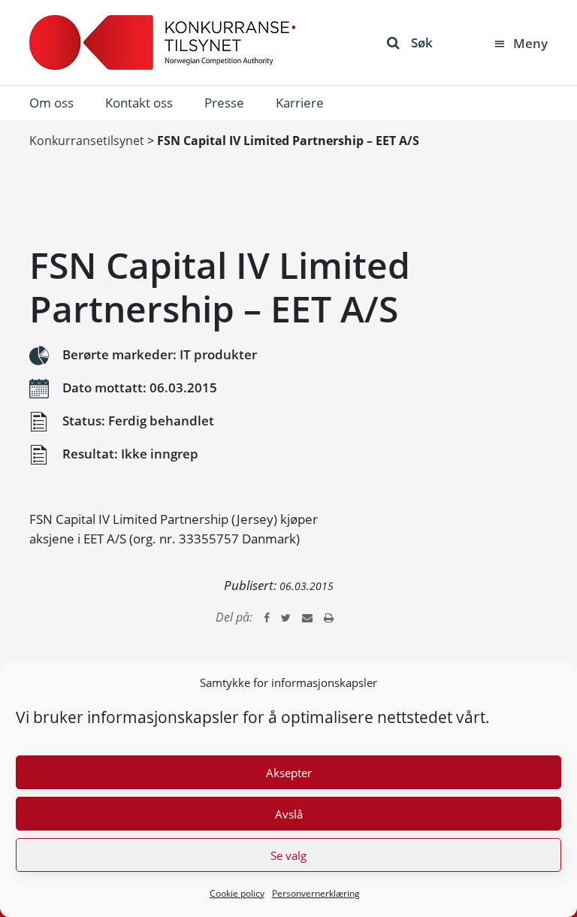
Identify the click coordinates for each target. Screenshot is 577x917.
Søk (422, 42)
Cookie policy (237, 893)
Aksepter (289, 772)
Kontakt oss (139, 102)
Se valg (288, 855)
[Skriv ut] (329, 617)
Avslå (289, 814)
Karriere (300, 102)
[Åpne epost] (307, 617)
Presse (224, 102)
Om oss (51, 102)
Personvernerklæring (316, 893)
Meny (530, 43)
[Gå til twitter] (286, 617)
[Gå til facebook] (267, 617)
